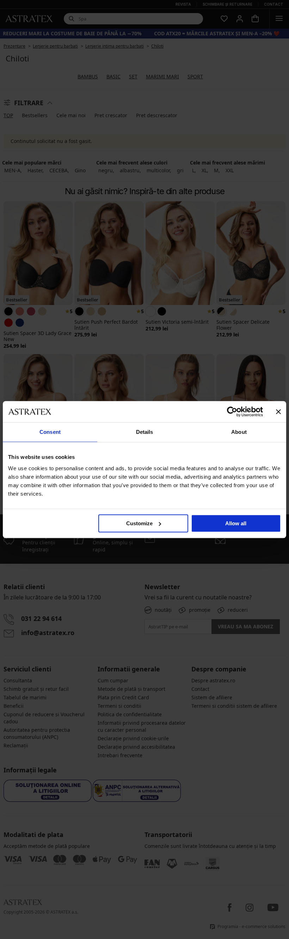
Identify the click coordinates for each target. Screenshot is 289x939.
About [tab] (239, 432)
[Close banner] (278, 411)
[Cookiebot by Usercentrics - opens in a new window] (232, 411)
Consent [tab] (50, 432)
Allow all (235, 523)
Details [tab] (144, 432)
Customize (139, 523)
